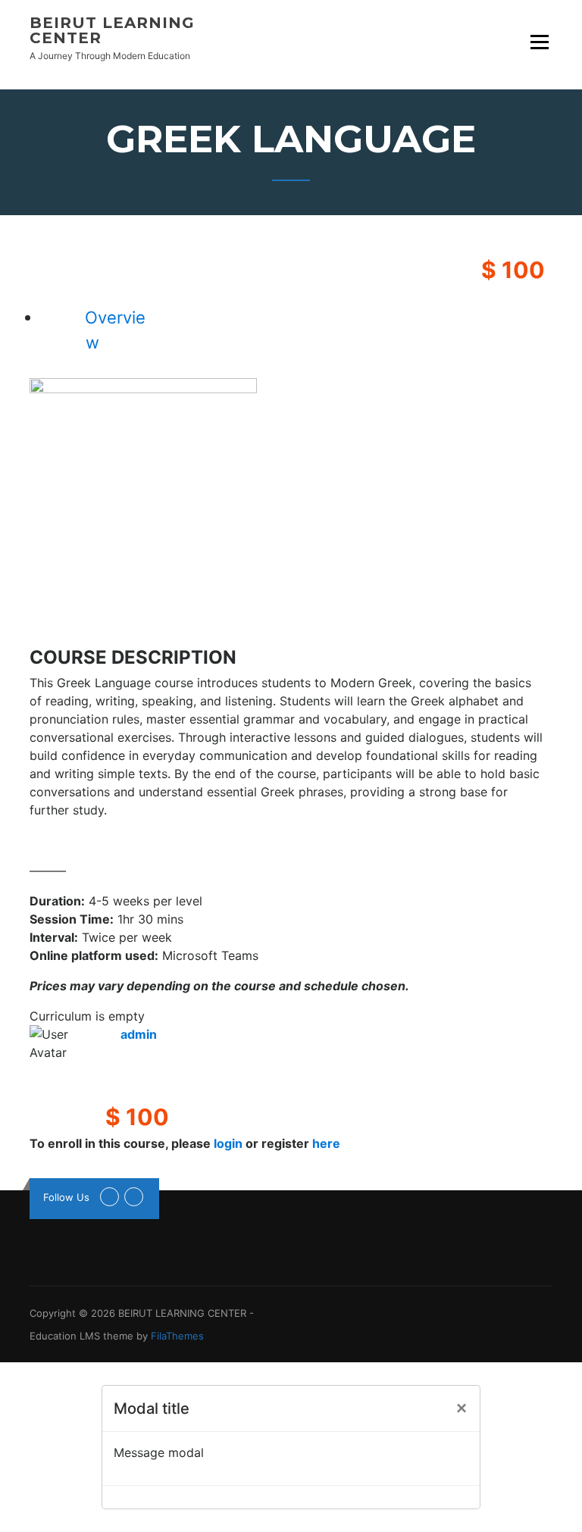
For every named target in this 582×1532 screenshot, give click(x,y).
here (326, 1143)
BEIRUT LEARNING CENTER (112, 30)
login (228, 1143)
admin (138, 1034)
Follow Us (66, 1197)
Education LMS (65, 1336)
